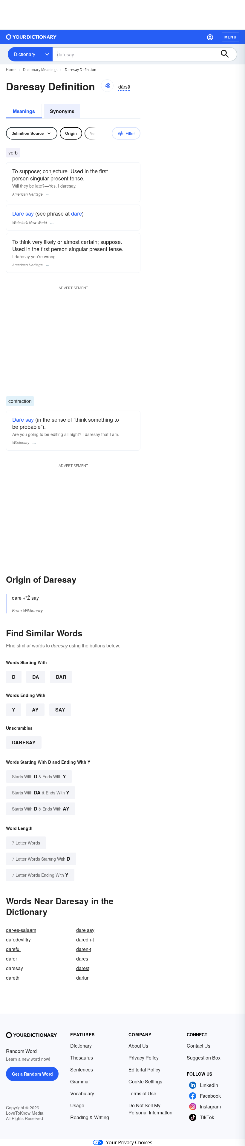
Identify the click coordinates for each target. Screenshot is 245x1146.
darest (82, 968)
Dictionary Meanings (40, 69)
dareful (13, 949)
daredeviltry (18, 939)
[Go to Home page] (31, 37)
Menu (230, 37)
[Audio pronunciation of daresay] (107, 85)
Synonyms (62, 111)
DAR (61, 676)
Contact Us (198, 1045)
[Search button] (228, 54)
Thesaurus (81, 1057)
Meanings (24, 111)
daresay (24, 742)
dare (76, 213)
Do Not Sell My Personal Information (150, 1109)
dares (82, 958)
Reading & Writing (89, 1117)
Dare (18, 419)
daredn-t (85, 939)
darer (11, 958)
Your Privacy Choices (129, 1142)
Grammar (80, 1081)
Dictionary (24, 54)
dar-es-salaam (21, 930)
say (29, 419)
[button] (210, 37)
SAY (60, 709)
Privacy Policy (143, 1057)
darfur (82, 977)
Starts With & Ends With (39, 776)
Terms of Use (142, 1093)
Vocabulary (82, 1093)
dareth (12, 977)
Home (11, 69)
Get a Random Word (32, 1074)
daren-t (83, 949)
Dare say (23, 213)
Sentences (81, 1069)
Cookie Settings (145, 1081)
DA (35, 676)
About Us (138, 1045)
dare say (85, 930)
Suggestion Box (203, 1057)
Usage (77, 1105)
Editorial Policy (144, 1069)
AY (35, 709)
